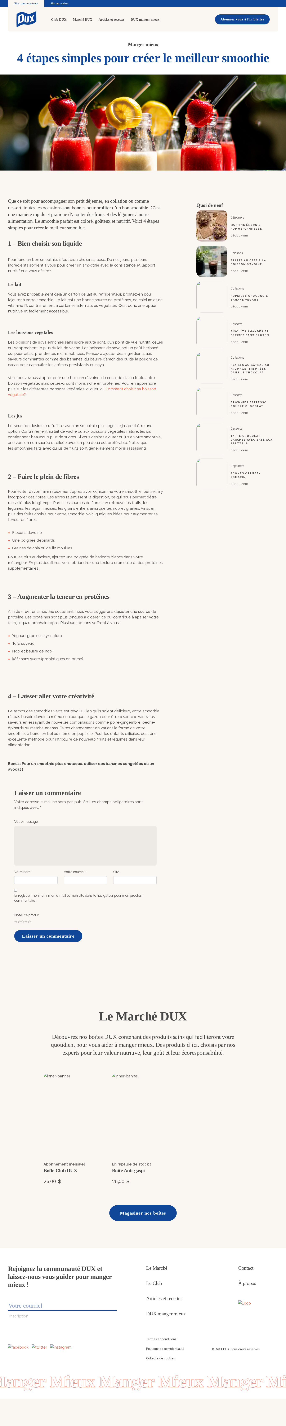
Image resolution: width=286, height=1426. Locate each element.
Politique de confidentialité (165, 1348)
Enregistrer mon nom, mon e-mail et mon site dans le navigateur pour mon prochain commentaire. (78, 898)
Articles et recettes (111, 19)
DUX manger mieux (145, 19)
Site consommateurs (26, 3)
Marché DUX (82, 19)
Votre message (26, 822)
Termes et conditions (161, 1339)
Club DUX (59, 19)
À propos (247, 1283)
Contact (246, 1268)
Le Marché (156, 1268)
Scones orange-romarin (246, 475)
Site (116, 872)
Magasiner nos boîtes (143, 1213)
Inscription (18, 1316)
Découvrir (239, 235)
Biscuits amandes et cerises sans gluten (250, 333)
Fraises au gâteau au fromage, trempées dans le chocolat (250, 369)
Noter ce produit (27, 915)
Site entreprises (59, 3)
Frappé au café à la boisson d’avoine (248, 262)
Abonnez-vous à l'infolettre (242, 19)
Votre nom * (23, 872)
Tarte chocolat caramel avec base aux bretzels (252, 440)
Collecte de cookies (160, 1358)
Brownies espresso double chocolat (249, 404)
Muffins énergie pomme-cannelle (246, 227)
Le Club (154, 1283)
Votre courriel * (75, 872)
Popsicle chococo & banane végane (249, 298)
